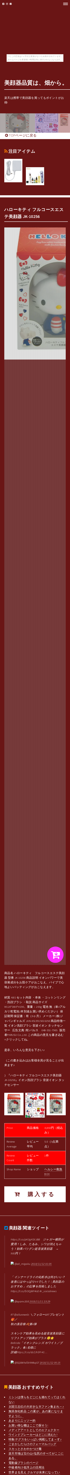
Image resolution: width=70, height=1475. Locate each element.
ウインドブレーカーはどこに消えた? (33, 1434)
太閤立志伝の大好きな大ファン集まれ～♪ (36, 1406)
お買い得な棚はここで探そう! (28, 1425)
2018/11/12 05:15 (50, 1362)
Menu (64, 4)
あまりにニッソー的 (22, 1420)
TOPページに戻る (22, 135)
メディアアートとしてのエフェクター (34, 1430)
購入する (38, 1194)
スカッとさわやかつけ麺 (25, 1449)
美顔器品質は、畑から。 (36, 82)
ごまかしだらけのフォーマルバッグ (32, 1444)
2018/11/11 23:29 (40, 1301)
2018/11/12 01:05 (41, 1264)
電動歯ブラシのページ (23, 1463)
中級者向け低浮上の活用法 (26, 1467)
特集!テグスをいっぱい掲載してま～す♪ (35, 1439)
